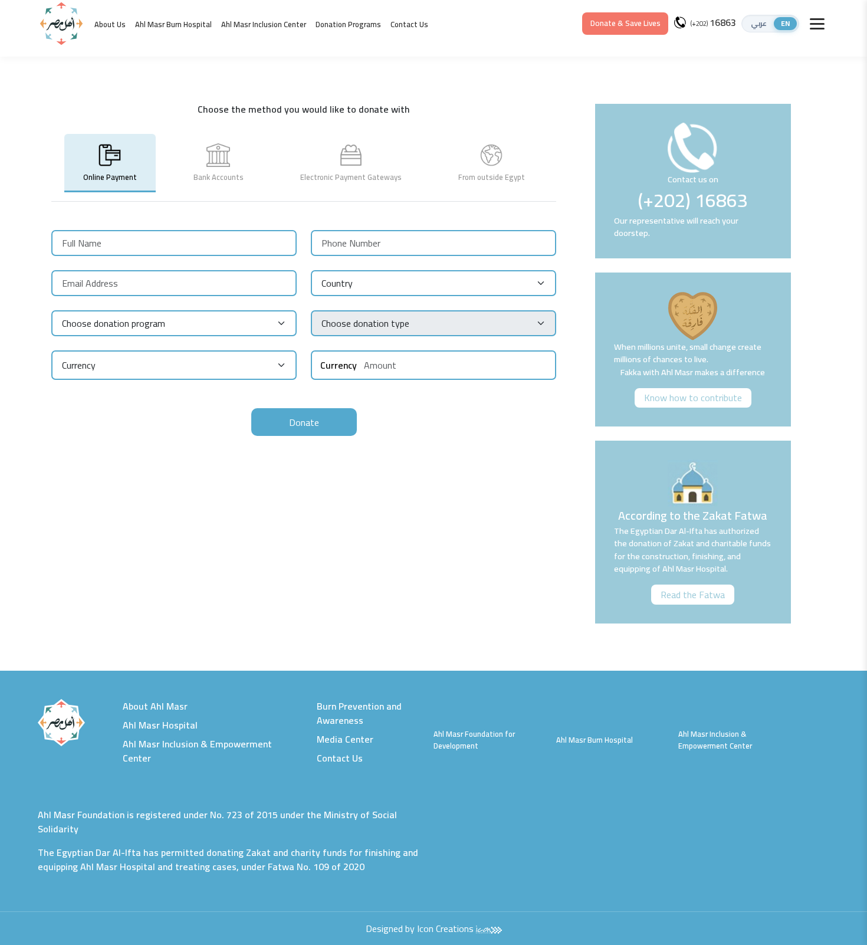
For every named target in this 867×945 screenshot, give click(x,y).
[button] (770, 23)
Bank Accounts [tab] (218, 177)
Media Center (345, 739)
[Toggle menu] (817, 24)
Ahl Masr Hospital (160, 725)
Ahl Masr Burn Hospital (173, 24)
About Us (110, 24)
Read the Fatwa (693, 594)
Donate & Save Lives (625, 23)
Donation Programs (348, 24)
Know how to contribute (693, 397)
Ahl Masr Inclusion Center (263, 24)
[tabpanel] (303, 325)
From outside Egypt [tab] (491, 177)
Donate (304, 422)
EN (785, 23)
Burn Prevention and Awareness (359, 713)
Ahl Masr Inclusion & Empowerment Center (197, 751)
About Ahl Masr (155, 706)
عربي (759, 23)
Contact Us (409, 24)
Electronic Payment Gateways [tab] (351, 177)
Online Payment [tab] (110, 177)
